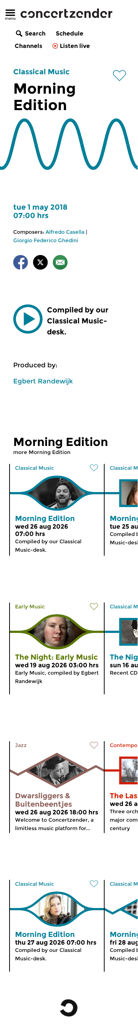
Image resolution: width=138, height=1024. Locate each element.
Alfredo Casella (65, 232)
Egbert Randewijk (43, 381)
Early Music (30, 606)
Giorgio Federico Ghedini (45, 240)
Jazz (21, 745)
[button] (28, 319)
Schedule (69, 33)
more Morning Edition (41, 452)
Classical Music (41, 71)
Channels (28, 45)
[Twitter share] (40, 263)
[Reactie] (60, 263)
